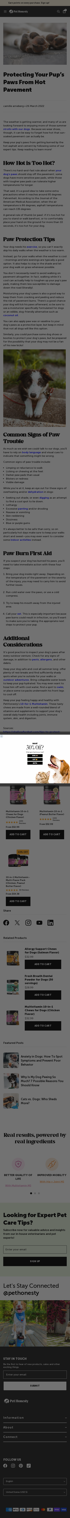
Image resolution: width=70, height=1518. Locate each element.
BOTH (35, 763)
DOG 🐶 (35, 756)
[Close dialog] (1, 736)
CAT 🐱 (35, 759)
